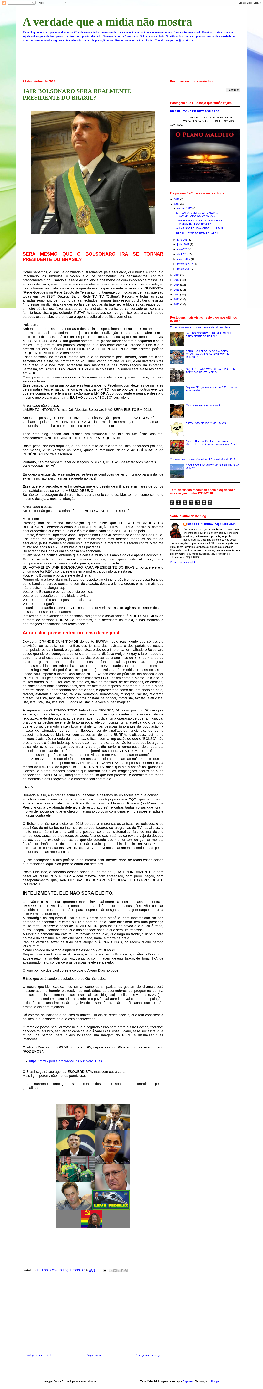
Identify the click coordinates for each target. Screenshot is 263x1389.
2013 (177, 289)
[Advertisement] (93, 1316)
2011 (177, 299)
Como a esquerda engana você (203, 405)
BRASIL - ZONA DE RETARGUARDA (195, 111)
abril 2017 (183, 254)
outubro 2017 (184, 208)
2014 (177, 284)
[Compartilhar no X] (118, 1270)
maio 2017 (183, 249)
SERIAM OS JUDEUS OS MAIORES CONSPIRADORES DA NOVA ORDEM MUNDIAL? (207, 354)
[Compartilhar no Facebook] (122, 1270)
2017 (177, 204)
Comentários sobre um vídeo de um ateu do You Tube (200, 327)
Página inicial (93, 1355)
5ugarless (188, 1381)
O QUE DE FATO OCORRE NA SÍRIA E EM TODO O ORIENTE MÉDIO (210, 371)
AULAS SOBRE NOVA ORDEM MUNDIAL (200, 228)
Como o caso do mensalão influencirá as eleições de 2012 (202, 459)
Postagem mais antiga (147, 1355)
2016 (177, 275)
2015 (177, 279)
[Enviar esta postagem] (104, 1270)
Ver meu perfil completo (183, 562)
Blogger (215, 1381)
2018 (177, 199)
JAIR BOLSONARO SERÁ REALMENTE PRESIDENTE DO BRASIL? (199, 222)
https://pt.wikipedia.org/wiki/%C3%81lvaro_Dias (65, 1061)
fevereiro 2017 (185, 264)
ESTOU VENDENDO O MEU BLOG (206, 423)
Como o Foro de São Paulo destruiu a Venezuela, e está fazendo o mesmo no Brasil (211, 443)
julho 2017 (183, 239)
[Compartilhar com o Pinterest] (126, 1270)
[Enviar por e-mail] (111, 1270)
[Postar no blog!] (115, 1270)
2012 (177, 294)
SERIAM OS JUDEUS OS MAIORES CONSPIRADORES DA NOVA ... (197, 214)
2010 (177, 304)
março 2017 (184, 259)
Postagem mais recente (39, 1355)
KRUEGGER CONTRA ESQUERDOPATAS (211, 524)
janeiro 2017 (184, 269)
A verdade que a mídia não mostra (107, 21)
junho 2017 (183, 244)
